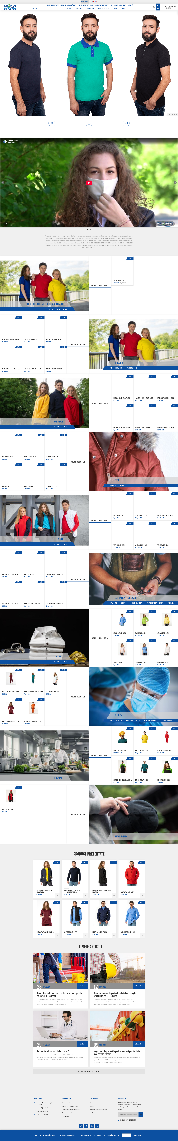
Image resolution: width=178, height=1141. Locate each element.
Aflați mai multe (139, 1135)
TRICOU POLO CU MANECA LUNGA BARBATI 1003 (72, 891)
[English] (95, 1)
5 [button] (176, 114)
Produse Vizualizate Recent (98, 1109)
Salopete (113, 603)
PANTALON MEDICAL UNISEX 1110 (33, 692)
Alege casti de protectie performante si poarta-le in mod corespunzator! (117, 1053)
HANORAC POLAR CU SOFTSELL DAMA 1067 (101, 891)
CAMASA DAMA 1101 (140, 663)
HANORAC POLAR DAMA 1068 (165, 398)
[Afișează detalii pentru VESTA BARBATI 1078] (167, 532)
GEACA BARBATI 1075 (52, 457)
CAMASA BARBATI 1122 (163, 663)
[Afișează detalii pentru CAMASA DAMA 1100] (145, 620)
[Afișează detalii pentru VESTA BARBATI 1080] (145, 532)
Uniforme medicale (133, 720)
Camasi (59, 656)
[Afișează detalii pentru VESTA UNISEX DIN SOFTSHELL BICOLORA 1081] (167, 502)
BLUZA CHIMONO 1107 (52, 692)
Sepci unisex (121, 836)
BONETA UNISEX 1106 (163, 780)
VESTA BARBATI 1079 (141, 516)
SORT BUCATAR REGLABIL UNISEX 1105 (124, 780)
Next (175, 182)
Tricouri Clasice (116, 368)
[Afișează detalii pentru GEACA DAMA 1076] (55, 473)
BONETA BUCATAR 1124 (119, 751)
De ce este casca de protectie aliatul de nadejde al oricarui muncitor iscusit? (116, 994)
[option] (89, 63)
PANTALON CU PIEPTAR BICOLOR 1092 (12, 604)
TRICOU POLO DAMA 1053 (31, 339)
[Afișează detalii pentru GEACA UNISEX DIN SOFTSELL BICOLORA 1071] (46, 873)
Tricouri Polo (132, 368)
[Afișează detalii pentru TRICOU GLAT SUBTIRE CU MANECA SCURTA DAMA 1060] (33, 355)
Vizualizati (82, 986)
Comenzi (92, 1103)
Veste (60, 539)
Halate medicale (116, 720)
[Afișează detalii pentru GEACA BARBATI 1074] (33, 443)
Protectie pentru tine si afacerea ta (45, 304)
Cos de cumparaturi (168, 7)
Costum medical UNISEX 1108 (10, 692)
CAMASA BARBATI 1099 (119, 633)
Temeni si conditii (67, 1113)
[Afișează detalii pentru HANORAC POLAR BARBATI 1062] (122, 385)
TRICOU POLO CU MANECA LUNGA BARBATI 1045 (15, 339)
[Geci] (133, 461)
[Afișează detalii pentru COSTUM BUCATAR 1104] (167, 737)
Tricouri (119, 362)
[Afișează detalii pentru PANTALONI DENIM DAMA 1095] (55, 590)
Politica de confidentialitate (71, 1109)
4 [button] (174, 114)
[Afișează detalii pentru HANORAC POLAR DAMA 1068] (167, 385)
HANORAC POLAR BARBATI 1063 (144, 398)
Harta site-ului (94, 1113)
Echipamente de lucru (125, 597)
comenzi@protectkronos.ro (45, 1108)
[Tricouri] (133, 344)
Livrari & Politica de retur (70, 1106)
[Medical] (133, 696)
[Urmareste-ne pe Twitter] (81, 1126)
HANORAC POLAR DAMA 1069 (143, 428)
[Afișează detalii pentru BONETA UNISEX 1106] (167, 767)
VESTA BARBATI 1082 (119, 545)
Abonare (122, 1120)
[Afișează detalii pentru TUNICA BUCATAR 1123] (145, 737)
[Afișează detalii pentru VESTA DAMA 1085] (122, 502)
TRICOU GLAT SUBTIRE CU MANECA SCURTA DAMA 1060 (39, 369)
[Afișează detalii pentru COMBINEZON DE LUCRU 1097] (55, 561)
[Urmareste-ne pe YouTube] (92, 1126)
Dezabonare (132, 1120)
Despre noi (65, 1116)
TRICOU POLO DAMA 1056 (53, 339)
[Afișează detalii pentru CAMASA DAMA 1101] (145, 649)
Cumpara (57, 895)
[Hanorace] (44, 403)
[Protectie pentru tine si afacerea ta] (44, 285)
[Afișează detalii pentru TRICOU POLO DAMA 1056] (55, 326)
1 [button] (169, 114)
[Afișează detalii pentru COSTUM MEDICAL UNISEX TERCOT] (33, 708)
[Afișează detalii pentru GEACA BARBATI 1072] (131, 873)
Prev (2, 182)
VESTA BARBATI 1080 (141, 545)
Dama (66, 427)
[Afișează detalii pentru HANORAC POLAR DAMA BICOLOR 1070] (122, 414)
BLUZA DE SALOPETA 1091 (31, 574)
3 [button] (172, 114)
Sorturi (124, 603)
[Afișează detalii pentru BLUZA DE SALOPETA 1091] (33, 561)
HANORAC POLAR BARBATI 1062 (122, 398)
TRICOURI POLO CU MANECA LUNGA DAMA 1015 (15, 369)
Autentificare (159, 5)
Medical (119, 715)
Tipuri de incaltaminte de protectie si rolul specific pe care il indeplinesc (59, 994)
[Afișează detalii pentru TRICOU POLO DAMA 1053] (33, 326)
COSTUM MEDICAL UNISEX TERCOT (33, 721)
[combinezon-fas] (122, 267)
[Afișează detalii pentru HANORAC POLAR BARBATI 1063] (145, 385)
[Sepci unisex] (133, 814)
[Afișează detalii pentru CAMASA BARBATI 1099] (122, 620)
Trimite (141, 1114)
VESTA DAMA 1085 (118, 516)
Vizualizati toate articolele (89, 1071)
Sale (130, 259)
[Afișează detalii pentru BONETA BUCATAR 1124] (122, 737)
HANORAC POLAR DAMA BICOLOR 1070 (123, 428)
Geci (117, 480)
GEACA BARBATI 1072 (7, 486)
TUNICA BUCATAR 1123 (141, 751)
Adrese (92, 1106)
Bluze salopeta (137, 603)
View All (171, 603)
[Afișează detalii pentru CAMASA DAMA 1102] (167, 620)
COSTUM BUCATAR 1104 (164, 751)
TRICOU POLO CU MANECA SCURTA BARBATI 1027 (60, 369)
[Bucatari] (44, 755)
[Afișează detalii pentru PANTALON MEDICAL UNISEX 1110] (33, 678)
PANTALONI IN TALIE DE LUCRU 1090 (34, 604)
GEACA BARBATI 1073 (7, 457)
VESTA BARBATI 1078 (163, 545)
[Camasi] (44, 638)
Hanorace (58, 421)
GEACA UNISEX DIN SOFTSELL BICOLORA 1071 (44, 891)
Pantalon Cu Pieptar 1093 (10, 574)
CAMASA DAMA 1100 (140, 633)
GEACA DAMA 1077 (29, 486)
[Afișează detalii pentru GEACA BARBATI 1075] (55, 443)
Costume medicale (150, 720)
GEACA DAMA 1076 (51, 486)
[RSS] (97, 1126)
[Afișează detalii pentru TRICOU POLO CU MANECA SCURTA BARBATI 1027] (55, 355)
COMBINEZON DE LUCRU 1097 (54, 574)
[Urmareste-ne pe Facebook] (86, 1126)
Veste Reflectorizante (155, 603)
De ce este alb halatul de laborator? (53, 1051)
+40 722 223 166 (42, 1111)
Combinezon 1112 (118, 281)
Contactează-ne (67, 1103)
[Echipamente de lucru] (133, 579)
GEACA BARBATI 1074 (30, 457)
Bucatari (58, 777)
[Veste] (44, 520)
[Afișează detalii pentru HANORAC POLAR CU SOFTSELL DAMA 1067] (167, 414)
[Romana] (92, 1)
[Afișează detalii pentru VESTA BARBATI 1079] (145, 502)
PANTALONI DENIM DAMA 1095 (54, 604)
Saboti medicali (167, 720)
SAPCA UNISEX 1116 (7, 809)
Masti (51, 309)
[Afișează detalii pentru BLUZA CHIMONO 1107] (55, 678)
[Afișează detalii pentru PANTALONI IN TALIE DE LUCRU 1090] (33, 590)
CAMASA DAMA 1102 (163, 633)
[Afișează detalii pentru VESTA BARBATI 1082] (122, 532)
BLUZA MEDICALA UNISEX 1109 (10, 721)
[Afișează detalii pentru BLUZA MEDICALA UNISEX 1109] (46, 913)
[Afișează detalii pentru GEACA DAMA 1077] (33, 473)
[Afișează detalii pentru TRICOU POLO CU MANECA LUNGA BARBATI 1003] (75, 873)
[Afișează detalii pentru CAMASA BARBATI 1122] (167, 649)
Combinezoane (62, 309)
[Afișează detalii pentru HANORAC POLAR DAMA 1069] (145, 414)
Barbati (57, 427)
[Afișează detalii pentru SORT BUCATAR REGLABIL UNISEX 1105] (122, 767)
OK (126, 1135)
